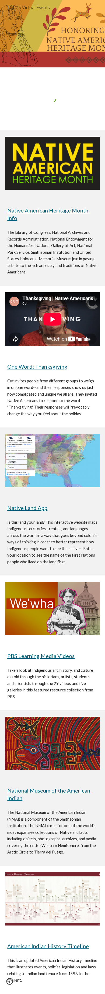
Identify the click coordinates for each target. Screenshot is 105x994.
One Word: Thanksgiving (37, 366)
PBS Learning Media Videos (41, 656)
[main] (52, 214)
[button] (9, 983)
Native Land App (27, 508)
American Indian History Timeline (48, 946)
